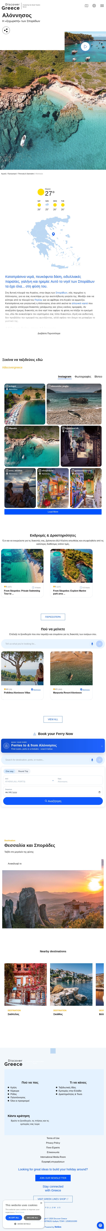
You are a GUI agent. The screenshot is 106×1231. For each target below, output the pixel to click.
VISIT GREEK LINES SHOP (52, 1199)
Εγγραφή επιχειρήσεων (53, 1162)
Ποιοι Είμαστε (53, 1147)
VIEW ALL (53, 719)
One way (9, 771)
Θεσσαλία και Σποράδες (29, 845)
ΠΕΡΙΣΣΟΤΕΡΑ (53, 617)
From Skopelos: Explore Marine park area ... (69, 592)
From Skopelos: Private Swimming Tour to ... (22, 592)
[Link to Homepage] (11, 11)
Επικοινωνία (53, 1152)
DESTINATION (14, 1010)
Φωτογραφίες (83, 376)
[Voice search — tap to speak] (92, 644)
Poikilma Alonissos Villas (17, 693)
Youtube (56, 1214)
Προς (59, 779)
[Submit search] (99, 644)
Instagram (64, 376)
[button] (23, 1223)
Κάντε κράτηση (19, 1116)
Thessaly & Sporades (26, 174)
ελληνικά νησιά (80, 303)
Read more (19, 1212)
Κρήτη (13, 1087)
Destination (9, 840)
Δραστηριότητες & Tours (70, 1094)
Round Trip (23, 771)
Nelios (58, 1227)
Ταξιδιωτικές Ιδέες (67, 1087)
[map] (86, 6)
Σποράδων (61, 293)
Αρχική (3, 174)
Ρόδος (13, 1094)
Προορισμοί (12, 174)
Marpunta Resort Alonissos (67, 693)
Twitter (51, 1212)
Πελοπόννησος (17, 1097)
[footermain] (53, 1051)
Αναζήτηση (54, 801)
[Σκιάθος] (71, 984)
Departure (8, 789)
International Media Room (53, 1157)
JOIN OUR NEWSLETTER (53, 1178)
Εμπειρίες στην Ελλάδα (70, 1091)
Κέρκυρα (14, 1091)
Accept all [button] (14, 1217)
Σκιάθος (58, 1014)
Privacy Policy (53, 1143)
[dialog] (23, 1214)
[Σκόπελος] (25, 984)
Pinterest (61, 1214)
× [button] (41, 1203)
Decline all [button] (32, 1217)
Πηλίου (38, 300)
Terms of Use (53, 1138)
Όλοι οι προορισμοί (19, 1101)
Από (6, 779)
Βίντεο (98, 376)
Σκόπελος (13, 1014)
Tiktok (65, 1212)
